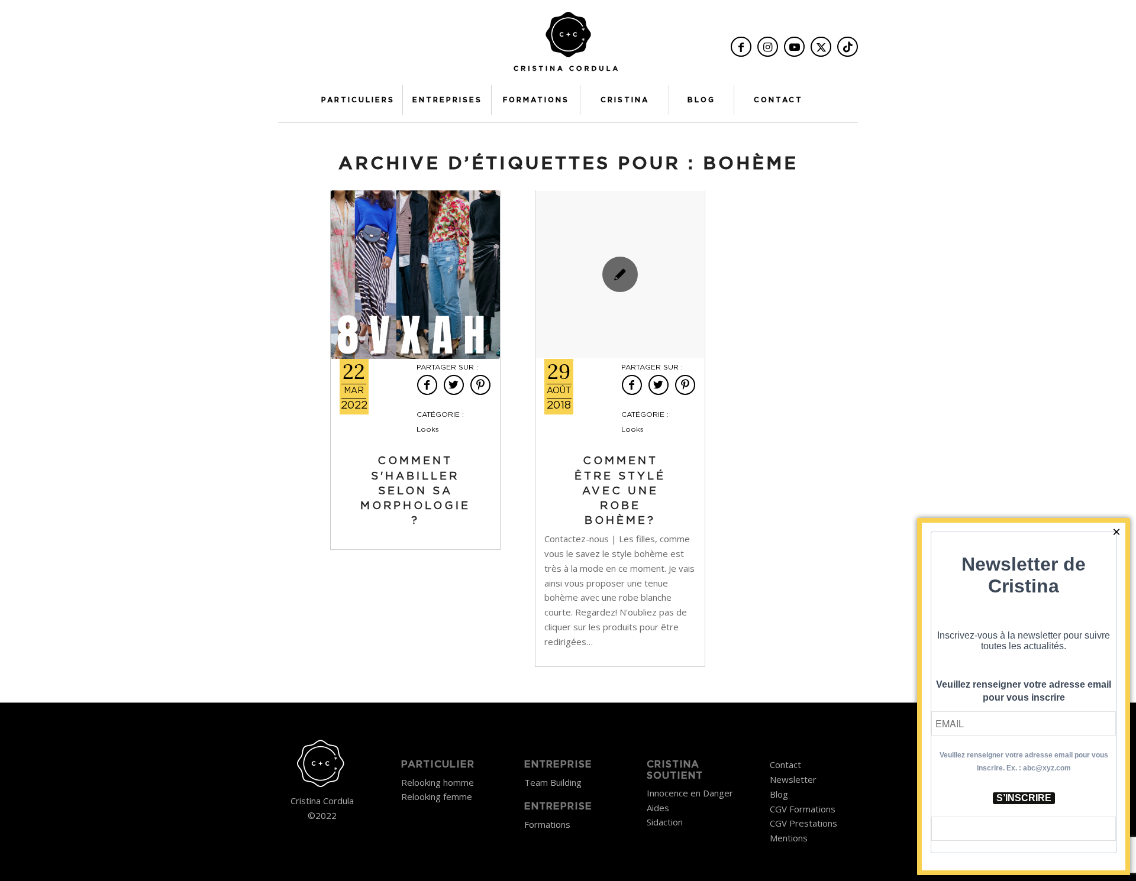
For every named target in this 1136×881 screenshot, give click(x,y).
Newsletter (793, 779)
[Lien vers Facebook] (741, 47)
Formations (547, 824)
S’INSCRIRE (1023, 798)
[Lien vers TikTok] (847, 47)
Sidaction (665, 822)
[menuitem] (358, 100)
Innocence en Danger (690, 793)
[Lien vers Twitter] (821, 47)
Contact (785, 764)
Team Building (553, 782)
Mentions (789, 838)
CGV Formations (802, 809)
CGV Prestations (803, 823)
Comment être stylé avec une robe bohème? (620, 491)
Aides (658, 808)
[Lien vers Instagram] (767, 47)
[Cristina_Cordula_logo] (568, 45)
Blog (779, 794)
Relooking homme (437, 782)
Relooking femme (436, 796)
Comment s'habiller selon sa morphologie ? (415, 491)
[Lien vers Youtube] (794, 47)
